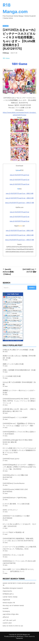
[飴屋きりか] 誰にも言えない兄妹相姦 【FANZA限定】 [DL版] (19, 357)
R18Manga (6, 53)
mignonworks (7, 591)
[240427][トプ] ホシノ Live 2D (13, 555)
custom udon (7, 623)
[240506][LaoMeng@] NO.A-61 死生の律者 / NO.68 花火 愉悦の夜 (18, 441)
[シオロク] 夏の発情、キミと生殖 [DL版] (16, 504)
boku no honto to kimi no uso (13, 626)
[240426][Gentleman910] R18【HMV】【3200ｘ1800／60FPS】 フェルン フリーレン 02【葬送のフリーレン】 (19, 401)
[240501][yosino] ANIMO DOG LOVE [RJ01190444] (15, 490)
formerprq (6, 611)
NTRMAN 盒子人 (8, 594)
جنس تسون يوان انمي (9, 620)
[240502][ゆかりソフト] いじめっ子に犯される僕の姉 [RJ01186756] (19, 562)
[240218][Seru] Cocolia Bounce (13, 483)
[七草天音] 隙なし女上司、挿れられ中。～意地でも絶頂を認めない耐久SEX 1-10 (19, 410)
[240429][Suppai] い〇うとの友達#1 (15, 417)
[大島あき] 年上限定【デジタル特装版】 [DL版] (18, 350)
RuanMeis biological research (13, 588)
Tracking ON (18, 340)
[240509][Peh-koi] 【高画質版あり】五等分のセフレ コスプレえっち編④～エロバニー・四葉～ (19, 425)
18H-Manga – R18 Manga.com (12, 325)
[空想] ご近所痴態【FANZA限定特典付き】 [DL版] (19, 370)
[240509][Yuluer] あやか (11, 459)
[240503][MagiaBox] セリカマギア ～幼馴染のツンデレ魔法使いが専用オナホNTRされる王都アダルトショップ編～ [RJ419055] (19, 467)
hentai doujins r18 (9, 602)
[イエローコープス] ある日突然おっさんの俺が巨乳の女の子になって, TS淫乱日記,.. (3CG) (19, 548)
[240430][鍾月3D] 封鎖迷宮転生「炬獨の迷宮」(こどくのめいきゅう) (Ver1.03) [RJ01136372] (19, 540)
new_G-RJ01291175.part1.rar (19, 175)
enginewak (6, 600)
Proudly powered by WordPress (13, 636)
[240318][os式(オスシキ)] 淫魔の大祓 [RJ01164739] (15, 476)
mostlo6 (5, 608)
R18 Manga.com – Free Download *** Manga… (12, 321)
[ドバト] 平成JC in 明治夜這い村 (13, 532)
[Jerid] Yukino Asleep (10, 597)
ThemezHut (19, 638)
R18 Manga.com (25, 634)
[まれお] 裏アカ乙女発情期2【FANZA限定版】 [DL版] (19, 383)
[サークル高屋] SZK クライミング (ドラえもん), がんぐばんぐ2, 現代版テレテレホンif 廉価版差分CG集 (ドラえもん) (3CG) (19, 450)
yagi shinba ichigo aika (10, 614)
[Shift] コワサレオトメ (10, 510)
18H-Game (5, 25)
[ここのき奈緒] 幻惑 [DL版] (12, 376)
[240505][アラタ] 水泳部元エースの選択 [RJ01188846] (16, 517)
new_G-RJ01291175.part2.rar (19, 179)
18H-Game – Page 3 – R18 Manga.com (12, 328)
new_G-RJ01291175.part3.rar (19, 184)
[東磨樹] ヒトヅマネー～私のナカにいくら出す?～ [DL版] (19, 392)
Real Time (12, 340)
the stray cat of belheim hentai (13, 605)
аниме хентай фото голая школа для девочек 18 (19, 584)
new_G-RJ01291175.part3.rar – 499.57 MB (19, 203)
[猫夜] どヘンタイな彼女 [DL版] (13, 364)
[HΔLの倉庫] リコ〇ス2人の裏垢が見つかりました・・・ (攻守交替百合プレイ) (18, 570)
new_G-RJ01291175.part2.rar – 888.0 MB (19, 198)
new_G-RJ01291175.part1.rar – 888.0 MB (19, 193)
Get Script (7, 340)
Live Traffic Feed (13, 294)
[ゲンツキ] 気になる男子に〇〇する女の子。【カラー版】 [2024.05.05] (19, 525)
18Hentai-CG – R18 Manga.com (11, 337)
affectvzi (6, 617)
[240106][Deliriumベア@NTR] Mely (15, 497)
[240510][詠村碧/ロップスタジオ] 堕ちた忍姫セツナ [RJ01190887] (19, 433)
